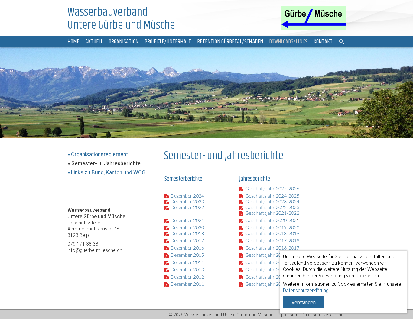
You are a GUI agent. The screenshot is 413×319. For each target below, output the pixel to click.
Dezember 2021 (187, 220)
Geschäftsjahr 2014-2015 (272, 255)
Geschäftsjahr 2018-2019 (272, 233)
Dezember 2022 (187, 207)
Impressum (287, 314)
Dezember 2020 (187, 227)
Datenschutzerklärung (306, 290)
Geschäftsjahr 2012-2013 (272, 269)
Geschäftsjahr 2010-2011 (272, 284)
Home (73, 42)
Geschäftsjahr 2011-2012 (272, 277)
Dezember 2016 (187, 248)
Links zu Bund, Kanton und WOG (108, 172)
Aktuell (94, 42)
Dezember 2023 (187, 201)
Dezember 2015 (187, 255)
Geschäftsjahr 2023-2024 (272, 201)
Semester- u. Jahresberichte (106, 163)
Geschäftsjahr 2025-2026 (272, 188)
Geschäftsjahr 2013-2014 (272, 262)
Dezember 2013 (187, 269)
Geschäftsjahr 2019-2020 (272, 227)
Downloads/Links (288, 42)
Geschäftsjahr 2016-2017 (272, 248)
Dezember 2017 (187, 240)
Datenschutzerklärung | (324, 314)
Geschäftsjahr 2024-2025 (272, 196)
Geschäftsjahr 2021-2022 (272, 213)
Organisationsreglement (99, 154)
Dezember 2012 (187, 277)
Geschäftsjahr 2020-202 (271, 220)
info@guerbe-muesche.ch (94, 250)
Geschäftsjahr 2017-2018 (272, 240)
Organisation (123, 42)
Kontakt (323, 42)
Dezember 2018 (187, 233)
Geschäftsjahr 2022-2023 (272, 207)
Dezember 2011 (187, 284)
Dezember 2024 (187, 196)
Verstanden (303, 302)
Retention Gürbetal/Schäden (230, 42)
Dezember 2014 (187, 262)
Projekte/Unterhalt (168, 42)
